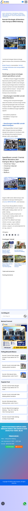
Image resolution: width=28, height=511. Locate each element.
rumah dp (5, 16)
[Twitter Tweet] (3, 235)
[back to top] (3, 503)
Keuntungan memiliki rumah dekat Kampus (13, 124)
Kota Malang (15, 13)
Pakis (3, 14)
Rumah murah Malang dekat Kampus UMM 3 (6, 251)
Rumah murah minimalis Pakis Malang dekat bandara (11, 366)
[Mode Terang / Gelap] (23, 2)
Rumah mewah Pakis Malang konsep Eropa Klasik (10, 418)
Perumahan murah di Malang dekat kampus (20, 265)
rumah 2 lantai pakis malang (18, 15)
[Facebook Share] (6, 235)
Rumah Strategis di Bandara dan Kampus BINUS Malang (13, 20)
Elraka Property (6, 65)
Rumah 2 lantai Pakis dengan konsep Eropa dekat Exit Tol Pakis (10, 357)
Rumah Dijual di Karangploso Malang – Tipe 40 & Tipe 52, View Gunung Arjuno (10, 410)
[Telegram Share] (9, 235)
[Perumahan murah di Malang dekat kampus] (20, 259)
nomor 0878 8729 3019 (10, 202)
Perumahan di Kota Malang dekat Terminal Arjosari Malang (7, 265)
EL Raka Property (16, 481)
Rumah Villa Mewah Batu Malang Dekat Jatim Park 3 (10, 375)
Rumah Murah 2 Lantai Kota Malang (19, 250)
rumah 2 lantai (13, 14)
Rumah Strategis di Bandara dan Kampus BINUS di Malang (13, 67)
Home (3, 13)
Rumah (7, 14)
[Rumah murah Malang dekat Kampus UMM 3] (8, 245)
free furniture (9, 13)
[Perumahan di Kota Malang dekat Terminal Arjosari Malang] (8, 259)
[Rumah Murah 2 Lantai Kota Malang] (20, 245)
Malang (21, 13)
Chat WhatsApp (10, 446)
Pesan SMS (19, 446)
